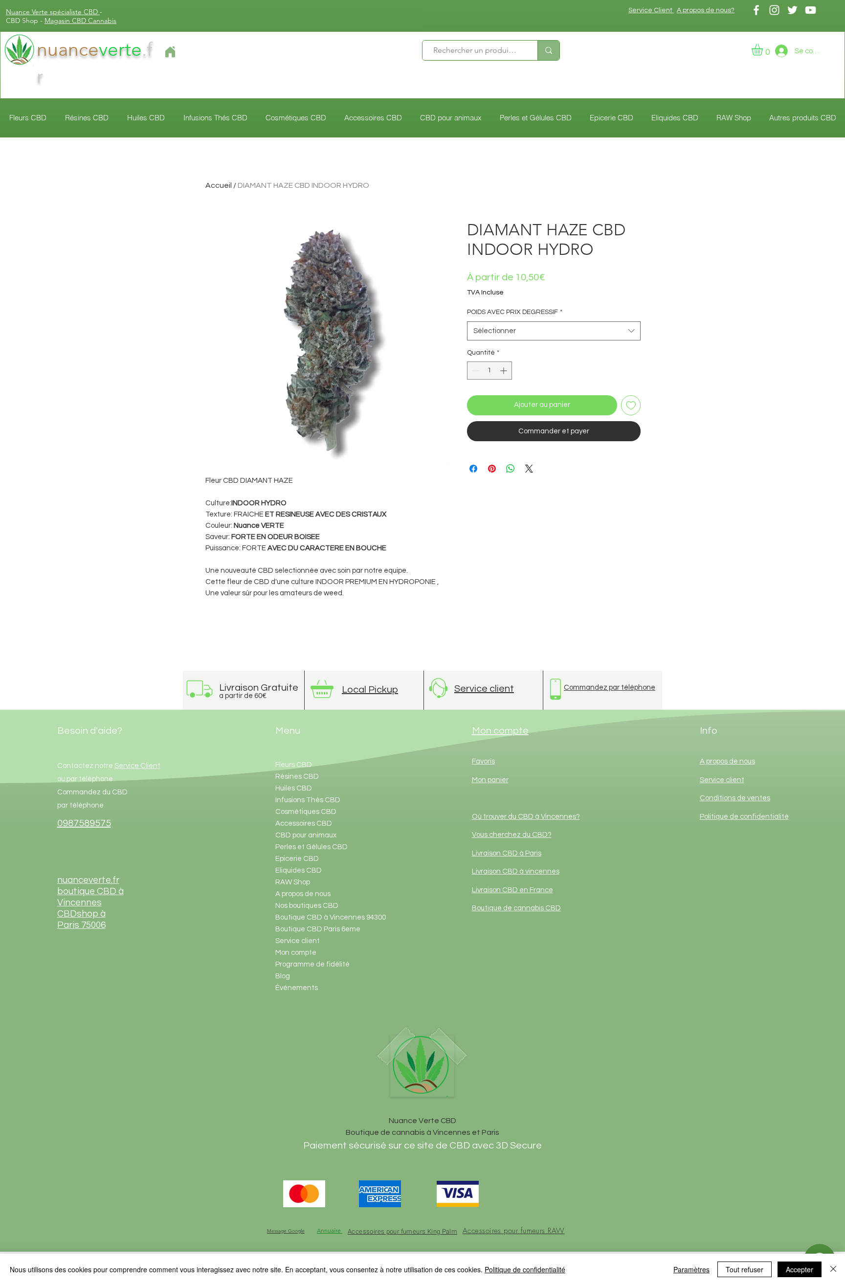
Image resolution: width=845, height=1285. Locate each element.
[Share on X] (529, 468)
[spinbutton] (489, 370)
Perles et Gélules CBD (311, 847)
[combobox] (554, 330)
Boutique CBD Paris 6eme (317, 929)
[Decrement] (474, 370)
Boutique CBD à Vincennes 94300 (321, 917)
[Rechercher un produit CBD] (548, 50)
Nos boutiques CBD (306, 905)
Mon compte (295, 952)
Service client (297, 941)
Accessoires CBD (303, 823)
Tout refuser (744, 1269)
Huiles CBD (293, 788)
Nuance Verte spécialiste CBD (53, 11)
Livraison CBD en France (512, 890)
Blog (282, 976)
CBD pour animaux (305, 835)
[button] (764, 49)
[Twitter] (792, 10)
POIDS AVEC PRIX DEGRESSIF (514, 312)
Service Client (651, 10)
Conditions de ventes (735, 798)
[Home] (170, 51)
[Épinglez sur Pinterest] (492, 468)
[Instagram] (774, 10)
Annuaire (329, 1230)
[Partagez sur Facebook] (473, 468)
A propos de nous (303, 894)
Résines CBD (297, 776)
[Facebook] (756, 10)
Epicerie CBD (297, 858)
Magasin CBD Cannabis (80, 20)
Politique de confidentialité (525, 1269)
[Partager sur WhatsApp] (510, 468)
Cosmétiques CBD (305, 811)
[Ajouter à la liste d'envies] (631, 405)
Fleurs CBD (293, 764)
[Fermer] (833, 1269)
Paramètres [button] (691, 1269)
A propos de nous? (705, 10)
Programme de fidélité (312, 964)
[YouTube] (810, 10)
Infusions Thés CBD (307, 800)
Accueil (218, 185)
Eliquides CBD (298, 870)
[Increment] (504, 370)
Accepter (799, 1269)
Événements (296, 988)
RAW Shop (292, 882)
